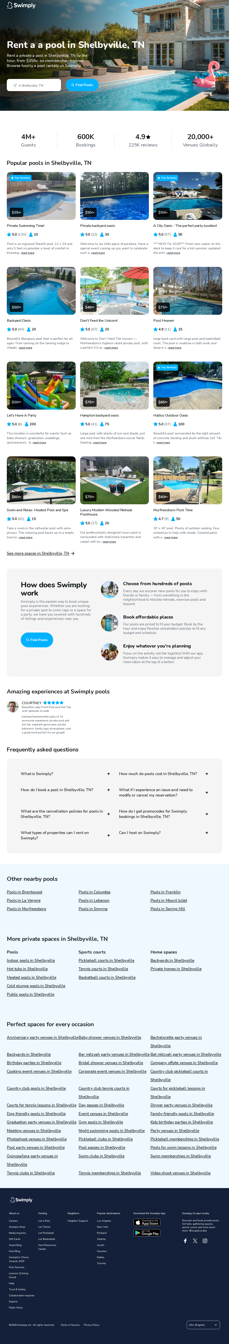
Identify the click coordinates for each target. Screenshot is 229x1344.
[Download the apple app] (146, 1222)
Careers (13, 1221)
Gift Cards (14, 1239)
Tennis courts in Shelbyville (103, 969)
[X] (195, 1241)
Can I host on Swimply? (140, 832)
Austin (100, 1245)
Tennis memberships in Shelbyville (110, 1173)
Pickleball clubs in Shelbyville (106, 1139)
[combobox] (34, 85)
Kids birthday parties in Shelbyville (181, 1122)
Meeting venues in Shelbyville (34, 1130)
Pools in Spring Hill (167, 909)
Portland (102, 1233)
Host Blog (14, 1251)
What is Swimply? (37, 773)
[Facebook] (185, 1241)
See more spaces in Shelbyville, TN (38, 553)
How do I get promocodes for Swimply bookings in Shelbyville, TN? (153, 814)
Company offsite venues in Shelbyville (184, 1063)
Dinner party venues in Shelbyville (181, 1105)
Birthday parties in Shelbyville (34, 1063)
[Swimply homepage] (114, 5)
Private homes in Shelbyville (176, 969)
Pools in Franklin (165, 892)
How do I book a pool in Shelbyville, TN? (57, 790)
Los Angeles (104, 1221)
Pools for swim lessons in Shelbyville (183, 1147)
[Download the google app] (146, 1232)
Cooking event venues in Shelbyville (39, 1071)
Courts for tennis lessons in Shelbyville (41, 1105)
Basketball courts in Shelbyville (107, 977)
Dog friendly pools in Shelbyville (36, 1113)
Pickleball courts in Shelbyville (106, 960)
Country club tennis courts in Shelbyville (104, 1092)
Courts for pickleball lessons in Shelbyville (177, 1092)
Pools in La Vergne (23, 900)
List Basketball (46, 1239)
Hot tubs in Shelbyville (27, 969)
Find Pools (84, 85)
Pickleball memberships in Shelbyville (184, 1139)
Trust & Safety (17, 1289)
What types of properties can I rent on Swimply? (55, 835)
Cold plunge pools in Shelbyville (36, 986)
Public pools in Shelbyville (30, 994)
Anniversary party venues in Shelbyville (42, 1037)
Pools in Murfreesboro (26, 909)
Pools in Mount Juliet (168, 900)
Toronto (101, 1263)
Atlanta (101, 1239)
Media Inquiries (17, 1233)
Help (11, 1283)
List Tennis (44, 1227)
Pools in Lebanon (94, 900)
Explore (13, 1301)
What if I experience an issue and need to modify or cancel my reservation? (156, 792)
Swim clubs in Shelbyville (102, 1156)
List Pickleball (46, 1233)
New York (102, 1227)
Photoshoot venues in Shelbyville (37, 1139)
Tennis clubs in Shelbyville (31, 1173)
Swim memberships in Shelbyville (180, 1156)
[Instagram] (205, 1241)
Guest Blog (15, 1245)
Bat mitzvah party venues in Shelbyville (185, 1054)
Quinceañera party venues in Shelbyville (32, 1160)
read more (28, 253)
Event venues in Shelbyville (103, 1113)
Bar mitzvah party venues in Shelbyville (114, 1054)
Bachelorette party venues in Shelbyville (176, 1042)
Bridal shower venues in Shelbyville (111, 1063)
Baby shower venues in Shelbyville (110, 1037)
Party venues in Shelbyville (174, 1130)
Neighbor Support (78, 1221)
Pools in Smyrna (93, 909)
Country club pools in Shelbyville (36, 1088)
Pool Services (16, 1267)
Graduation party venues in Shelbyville (41, 1122)
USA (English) (197, 1325)
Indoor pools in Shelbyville (31, 960)
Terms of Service (70, 1325)
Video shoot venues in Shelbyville (180, 1173)
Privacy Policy (91, 1325)
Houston (102, 1251)
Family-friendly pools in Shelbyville (182, 1113)
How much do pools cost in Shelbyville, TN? (158, 773)
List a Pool (44, 1221)
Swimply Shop (17, 1227)
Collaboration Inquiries (22, 1295)
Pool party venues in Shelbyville (36, 1147)
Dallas (100, 1257)
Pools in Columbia (94, 892)
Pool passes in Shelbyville (102, 1147)
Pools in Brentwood (24, 892)
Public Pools (16, 1307)
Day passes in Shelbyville (101, 1105)
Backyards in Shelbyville (172, 960)
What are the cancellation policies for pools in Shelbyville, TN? (62, 814)
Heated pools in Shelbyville (31, 977)
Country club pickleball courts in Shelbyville (179, 1075)
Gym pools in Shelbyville (101, 1122)
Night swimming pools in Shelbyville (112, 1130)
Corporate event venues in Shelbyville (112, 1071)
